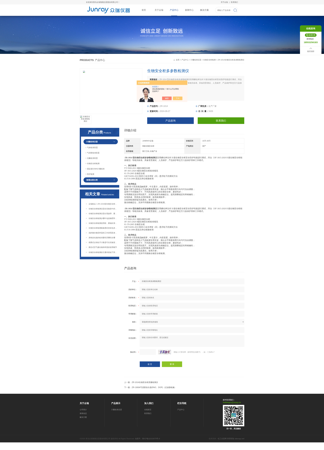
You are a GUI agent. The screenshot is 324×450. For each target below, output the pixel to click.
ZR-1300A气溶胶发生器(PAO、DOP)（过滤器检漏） (154, 387)
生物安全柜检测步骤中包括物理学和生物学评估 (103, 218)
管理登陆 (230, 439)
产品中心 (174, 10)
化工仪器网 (222, 439)
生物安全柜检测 (209, 60)
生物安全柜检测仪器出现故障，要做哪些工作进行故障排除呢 (103, 214)
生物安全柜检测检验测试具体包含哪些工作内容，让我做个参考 (103, 228)
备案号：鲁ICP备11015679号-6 (147, 439)
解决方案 (204, 10)
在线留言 (147, 410)
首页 (144, 10)
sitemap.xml (239, 439)
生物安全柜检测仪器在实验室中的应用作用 (103, 209)
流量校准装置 (92, 158)
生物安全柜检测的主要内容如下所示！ (103, 252)
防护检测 (90, 174)
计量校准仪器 (196, 60)
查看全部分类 (92, 180)
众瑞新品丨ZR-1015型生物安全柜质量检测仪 (103, 204)
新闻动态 (83, 413)
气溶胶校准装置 (93, 153)
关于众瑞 (224, 2)
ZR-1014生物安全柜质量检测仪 (145, 382)
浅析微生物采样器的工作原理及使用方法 (103, 233)
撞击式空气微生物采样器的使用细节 (103, 247)
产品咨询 (170, 120)
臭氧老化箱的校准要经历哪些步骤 (102, 238)
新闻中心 (189, 10)
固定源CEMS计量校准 (96, 169)
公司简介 (83, 410)
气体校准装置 (92, 147)
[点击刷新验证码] (164, 352)
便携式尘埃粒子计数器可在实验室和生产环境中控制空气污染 (103, 242)
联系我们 (234, 2)
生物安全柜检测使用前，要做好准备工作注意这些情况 (103, 223)
